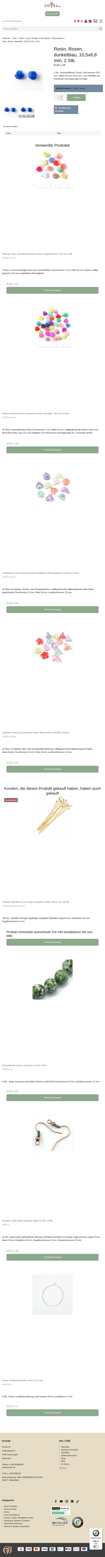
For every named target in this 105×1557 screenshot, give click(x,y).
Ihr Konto (65, 1464)
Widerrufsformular (69, 1455)
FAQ (63, 1461)
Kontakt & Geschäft (69, 1450)
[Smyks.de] (52, 6)
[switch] (96, 1546)
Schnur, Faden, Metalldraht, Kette (18, 1518)
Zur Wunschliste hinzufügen (63, 109)
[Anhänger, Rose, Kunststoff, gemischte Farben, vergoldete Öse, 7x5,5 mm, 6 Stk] (52, 198)
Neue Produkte (10, 1506)
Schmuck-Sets (10, 1509)
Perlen (7, 1512)
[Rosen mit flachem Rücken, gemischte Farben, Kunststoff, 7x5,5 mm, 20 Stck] (52, 358)
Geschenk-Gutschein (13, 1523)
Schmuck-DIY (52, 14)
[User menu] (85, 21)
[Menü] (92, 1530)
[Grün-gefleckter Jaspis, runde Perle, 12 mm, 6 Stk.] (52, 1009)
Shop (63, 1458)
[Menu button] (101, 21)
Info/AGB (65, 1452)
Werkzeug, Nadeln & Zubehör (17, 1520)
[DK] (74, 21)
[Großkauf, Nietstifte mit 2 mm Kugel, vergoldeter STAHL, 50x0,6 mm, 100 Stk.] (52, 846)
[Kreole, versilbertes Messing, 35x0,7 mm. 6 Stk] (52, 1324)
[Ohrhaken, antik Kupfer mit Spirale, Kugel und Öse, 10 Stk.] (52, 1165)
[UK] (81, 21)
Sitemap (62, 1468)
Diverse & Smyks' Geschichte (16, 1526)
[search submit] (100, 28)
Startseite (65, 1447)
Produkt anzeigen (52, 290)
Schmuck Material (12, 1515)
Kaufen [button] (76, 97)
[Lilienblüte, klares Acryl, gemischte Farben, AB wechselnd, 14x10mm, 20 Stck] (52, 677)
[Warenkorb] (95, 21)
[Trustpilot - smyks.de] (60, 1510)
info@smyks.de (8, 1467)
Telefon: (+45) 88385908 (12, 1464)
